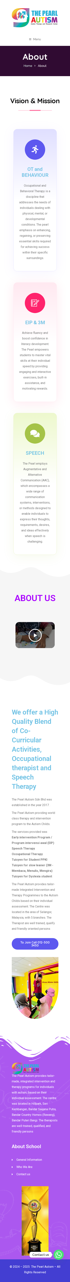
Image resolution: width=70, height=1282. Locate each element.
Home (28, 66)
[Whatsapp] (59, 1255)
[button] (35, 635)
